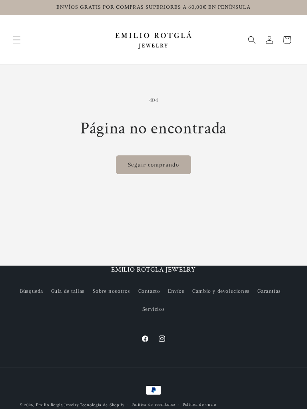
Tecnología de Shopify (102, 404)
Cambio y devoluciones (221, 291)
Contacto (149, 291)
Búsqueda (31, 291)
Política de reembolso (153, 404)
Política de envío (199, 404)
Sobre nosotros (111, 291)
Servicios (153, 309)
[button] (17, 40)
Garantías (269, 291)
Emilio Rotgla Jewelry (57, 404)
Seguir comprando (153, 164)
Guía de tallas (68, 291)
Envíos (176, 291)
